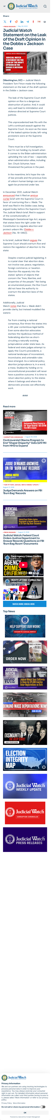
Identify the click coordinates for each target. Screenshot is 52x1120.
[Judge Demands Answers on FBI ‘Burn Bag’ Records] (25, 470)
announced (9, 195)
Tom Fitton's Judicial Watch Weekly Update (21, 485)
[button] (4, 6)
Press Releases (10, 26)
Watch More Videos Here (23, 604)
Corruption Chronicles (13, 437)
